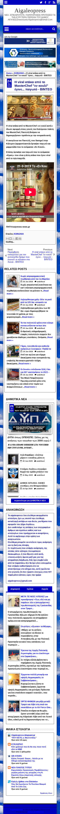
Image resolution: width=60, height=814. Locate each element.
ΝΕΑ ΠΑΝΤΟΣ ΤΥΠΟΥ (21, 767)
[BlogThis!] (10, 238)
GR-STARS (16, 756)
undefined (41, 282)
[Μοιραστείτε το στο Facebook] (16, 238)
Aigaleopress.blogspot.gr (23, 735)
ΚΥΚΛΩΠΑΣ (17, 744)
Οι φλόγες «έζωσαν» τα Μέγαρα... (36, 626)
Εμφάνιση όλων (46, 793)
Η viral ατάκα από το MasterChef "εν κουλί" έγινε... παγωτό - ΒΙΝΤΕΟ (33, 85)
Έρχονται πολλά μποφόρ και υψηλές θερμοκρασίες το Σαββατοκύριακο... (34, 677)
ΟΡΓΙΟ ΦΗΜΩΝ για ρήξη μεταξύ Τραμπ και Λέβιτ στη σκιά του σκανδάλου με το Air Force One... (36, 704)
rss (54, 2)
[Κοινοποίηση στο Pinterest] (20, 238)
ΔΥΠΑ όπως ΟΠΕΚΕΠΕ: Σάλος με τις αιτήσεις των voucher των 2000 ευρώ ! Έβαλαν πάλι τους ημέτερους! (29, 439)
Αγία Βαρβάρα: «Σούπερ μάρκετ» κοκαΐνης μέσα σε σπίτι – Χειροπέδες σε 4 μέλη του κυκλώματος (33, 457)
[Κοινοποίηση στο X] (13, 238)
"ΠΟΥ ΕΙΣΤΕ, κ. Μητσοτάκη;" (23, 738)
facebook (45, 2)
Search (53, 29)
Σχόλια (30, 589)
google (50, 2)
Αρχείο (45, 589)
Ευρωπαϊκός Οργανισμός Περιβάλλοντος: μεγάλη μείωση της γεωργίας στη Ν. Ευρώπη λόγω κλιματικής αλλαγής (29, 772)
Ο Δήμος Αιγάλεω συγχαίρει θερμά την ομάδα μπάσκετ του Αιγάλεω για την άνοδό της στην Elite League (34, 471)
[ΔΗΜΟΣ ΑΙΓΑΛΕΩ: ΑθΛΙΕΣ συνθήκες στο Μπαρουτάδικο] (13, 487)
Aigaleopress (30, 10)
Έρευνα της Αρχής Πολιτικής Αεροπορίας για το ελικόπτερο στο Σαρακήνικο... (35, 653)
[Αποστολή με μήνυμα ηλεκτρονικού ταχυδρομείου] (7, 238)
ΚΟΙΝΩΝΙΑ (19, 234)
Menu (6, 2)
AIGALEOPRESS (36, 812)
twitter (41, 2)
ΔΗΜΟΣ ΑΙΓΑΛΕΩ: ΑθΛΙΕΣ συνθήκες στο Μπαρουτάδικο (33, 484)
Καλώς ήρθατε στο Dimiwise (24, 781)
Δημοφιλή (15, 589)
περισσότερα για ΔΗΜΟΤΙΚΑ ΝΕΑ (30, 500)
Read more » (28, 317)
